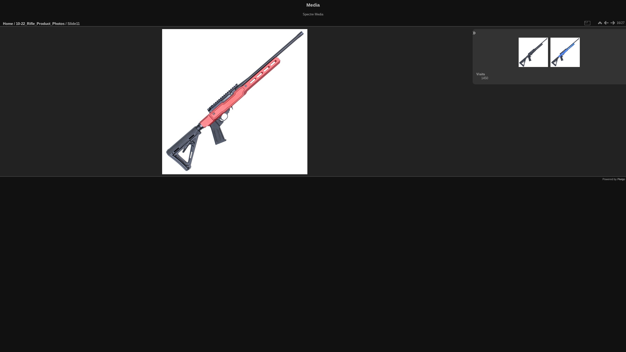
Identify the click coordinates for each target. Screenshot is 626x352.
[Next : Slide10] (612, 23)
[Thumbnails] (600, 23)
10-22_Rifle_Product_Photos (40, 24)
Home (8, 24)
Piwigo (621, 179)
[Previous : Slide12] (606, 23)
